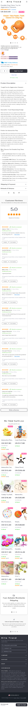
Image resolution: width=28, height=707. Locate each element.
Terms (15, 697)
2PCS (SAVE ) (5, 56)
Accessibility (23, 697)
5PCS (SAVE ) (5, 58)
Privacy (18, 697)
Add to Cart (21, 705)
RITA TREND (4, 670)
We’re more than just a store (8, 681)
